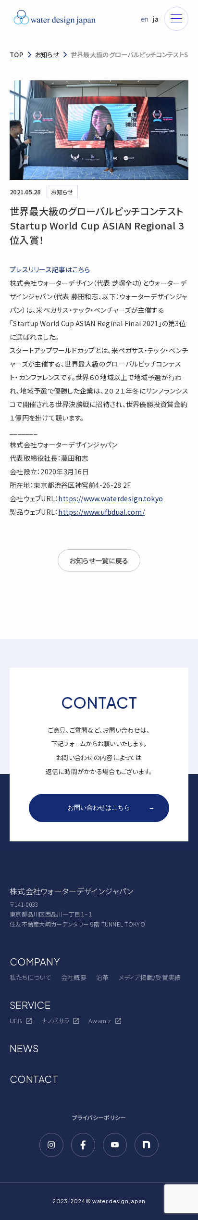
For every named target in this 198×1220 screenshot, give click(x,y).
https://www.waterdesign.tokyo (110, 498)
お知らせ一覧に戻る (99, 560)
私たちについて (30, 977)
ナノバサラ (55, 1020)
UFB (16, 1020)
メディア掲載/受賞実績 (150, 977)
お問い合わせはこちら (111, 807)
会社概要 (74, 977)
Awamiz (99, 1020)
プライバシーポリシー (99, 1117)
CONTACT (34, 1079)
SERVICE (30, 1005)
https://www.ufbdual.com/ (101, 512)
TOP (17, 54)
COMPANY (35, 961)
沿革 (102, 977)
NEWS (24, 1048)
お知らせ (47, 54)
